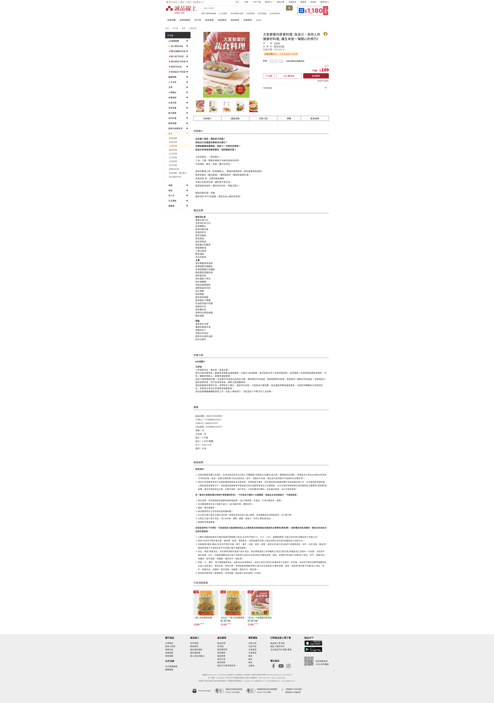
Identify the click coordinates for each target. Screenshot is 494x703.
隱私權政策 (195, 652)
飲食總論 (173, 138)
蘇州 (250, 659)
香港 (250, 656)
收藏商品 (292, 2)
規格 (289, 118)
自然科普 (172, 118)
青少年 (171, 195)
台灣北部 (252, 643)
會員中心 (269, 2)
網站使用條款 (196, 649)
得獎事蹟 (169, 656)
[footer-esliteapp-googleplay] (313, 649)
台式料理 (173, 153)
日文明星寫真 (274, 13)
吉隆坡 (251, 665)
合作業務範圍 (171, 666)
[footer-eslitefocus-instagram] (288, 665)
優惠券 (303, 2)
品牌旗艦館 (185, 19)
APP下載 (257, 2)
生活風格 (172, 200)
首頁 (167, 28)
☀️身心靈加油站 (175, 46)
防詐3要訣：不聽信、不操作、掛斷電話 (186, 2)
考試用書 (172, 107)
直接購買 (316, 75)
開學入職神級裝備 (209, 13)
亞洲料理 (173, 161)
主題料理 (192, 28)
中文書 (175, 28)
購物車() (324, 2)
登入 (238, 2)
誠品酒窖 (221, 662)
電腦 (170, 185)
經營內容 (169, 649)
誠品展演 (221, 655)
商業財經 (172, 97)
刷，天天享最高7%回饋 (281, 53)
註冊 (246, 2)
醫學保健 (172, 123)
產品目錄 (235, 118)
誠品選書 (209, 19)
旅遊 (170, 190)
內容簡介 (207, 118)
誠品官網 (221, 643)
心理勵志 (172, 92)
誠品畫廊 (235, 19)
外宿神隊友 (250, 13)
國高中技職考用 (175, 128)
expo (258, 19)
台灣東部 (252, 652)
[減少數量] (271, 61)
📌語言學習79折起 (177, 61)
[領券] (313, 10)
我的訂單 (280, 2)
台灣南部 (252, 649)
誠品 (221, 646)
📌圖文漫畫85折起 (177, 51)
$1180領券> (223, 13)
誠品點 (313, 2)
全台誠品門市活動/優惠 (281, 649)
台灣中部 (252, 646)
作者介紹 (263, 118)
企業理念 (169, 643)
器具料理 (173, 149)
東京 (250, 662)
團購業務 (169, 669)
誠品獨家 (222, 19)
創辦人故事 (170, 646)
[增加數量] (281, 61)
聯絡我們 (194, 646)
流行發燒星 (262, 13)
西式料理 (173, 165)
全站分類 (171, 19)
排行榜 (198, 19)
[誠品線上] (181, 9)
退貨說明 (314, 118)
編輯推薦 (172, 77)
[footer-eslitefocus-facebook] (273, 665)
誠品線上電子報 (277, 643)
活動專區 (247, 19)
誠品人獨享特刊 (277, 646)
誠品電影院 (222, 649)
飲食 (184, 28)
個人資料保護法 (197, 656)
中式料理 (173, 157)
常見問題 (194, 643)
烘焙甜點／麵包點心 (178, 172)
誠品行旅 (221, 659)
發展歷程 (169, 652)
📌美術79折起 (175, 66)
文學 (170, 87)
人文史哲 (172, 82)
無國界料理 (174, 169)
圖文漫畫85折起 (237, 13)
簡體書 (171, 205)
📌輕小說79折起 (176, 56)
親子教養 (172, 113)
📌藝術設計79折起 (177, 71)
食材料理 (173, 142)
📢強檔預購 (173, 40)
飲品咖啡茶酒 (175, 176)
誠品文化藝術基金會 (226, 665)
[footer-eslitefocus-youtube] (281, 665)
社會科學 (172, 102)
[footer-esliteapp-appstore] (313, 642)
